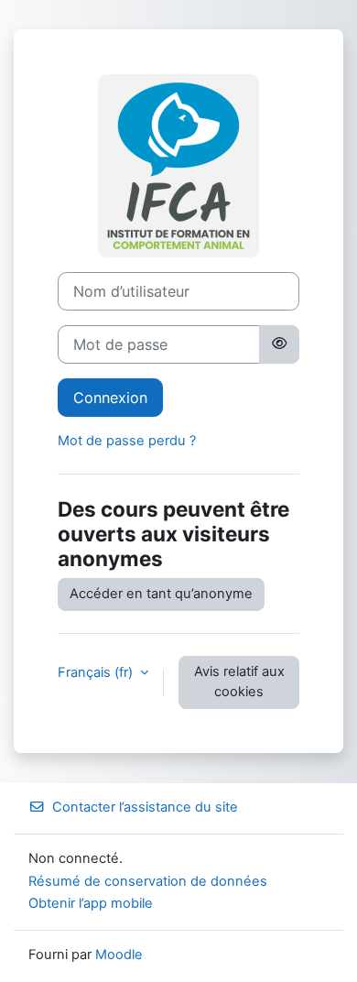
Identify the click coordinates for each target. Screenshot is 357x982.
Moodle (119, 954)
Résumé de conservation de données (147, 881)
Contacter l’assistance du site (145, 807)
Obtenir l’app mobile (90, 903)
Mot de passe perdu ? (127, 440)
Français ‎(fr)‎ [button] (97, 672)
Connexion (110, 397)
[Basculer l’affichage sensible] (279, 344)
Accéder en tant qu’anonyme (161, 593)
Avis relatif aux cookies (239, 681)
